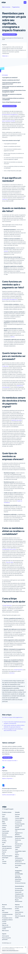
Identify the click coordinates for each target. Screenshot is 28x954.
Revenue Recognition (7, 855)
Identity (4, 838)
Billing (3, 821)
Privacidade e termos (7, 917)
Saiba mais (5, 56)
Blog (3, 910)
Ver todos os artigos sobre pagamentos (12, 717)
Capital (3, 823)
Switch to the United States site (10, 950)
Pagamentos (16, 7)
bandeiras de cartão (16, 420)
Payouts (4, 852)
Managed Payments (7, 846)
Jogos (16, 849)
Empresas (17, 814)
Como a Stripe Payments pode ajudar (11, 102)
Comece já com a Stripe (9, 34)
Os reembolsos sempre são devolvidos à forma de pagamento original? (14, 91)
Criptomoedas (5, 831)
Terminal (4, 861)
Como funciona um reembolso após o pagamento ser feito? (11, 83)
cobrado (6, 251)
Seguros (17, 854)
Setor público (18, 865)
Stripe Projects (18, 898)
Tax (3, 859)
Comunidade (5, 912)
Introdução (5, 75)
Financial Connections (7, 836)
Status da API (18, 892)
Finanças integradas (20, 824)
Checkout (4, 825)
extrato (12, 336)
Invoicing (4, 840)
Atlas (3, 816)
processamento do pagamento (10, 114)
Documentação (18, 888)
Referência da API (19, 890)
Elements (4, 835)
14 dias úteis (5, 366)
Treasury (4, 863)
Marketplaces (18, 836)
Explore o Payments (7, 778)
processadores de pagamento (9, 299)
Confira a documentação (8, 794)
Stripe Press (18, 914)
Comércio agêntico (19, 818)
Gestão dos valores (19, 838)
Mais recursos (6, 7)
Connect (4, 829)
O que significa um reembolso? (10, 77)
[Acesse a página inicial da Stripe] (3, 807)
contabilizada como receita (9, 549)
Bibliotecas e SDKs (19, 896)
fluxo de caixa (9, 562)
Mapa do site (5, 925)
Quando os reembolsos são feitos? (11, 80)
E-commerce (18, 822)
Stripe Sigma (5, 857)
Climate (4, 827)
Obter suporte (5, 936)
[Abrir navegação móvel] (25, 2)
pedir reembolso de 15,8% (8, 121)
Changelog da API (19, 894)
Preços (4, 814)
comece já (11, 673)
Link (3, 844)
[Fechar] (25, 947)
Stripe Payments (7, 605)
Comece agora (7, 757)
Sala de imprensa (19, 912)
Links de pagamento (7, 848)
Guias (3, 906)
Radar (3, 853)
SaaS (16, 842)
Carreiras (17, 910)
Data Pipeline (5, 833)
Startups (17, 816)
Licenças (4, 923)
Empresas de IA (18, 844)
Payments (4, 850)
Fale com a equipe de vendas (9, 760)
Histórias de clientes (7, 908)
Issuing (3, 842)
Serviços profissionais (20, 863)
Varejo (16, 867)
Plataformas (18, 840)
